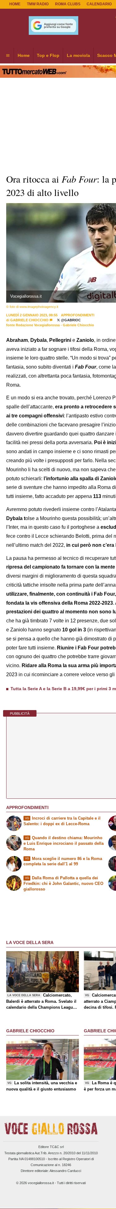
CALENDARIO (99, 4)
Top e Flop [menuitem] (48, 55)
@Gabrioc (70, 320)
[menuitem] (7, 55)
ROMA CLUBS (67, 4)
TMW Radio (38, 4)
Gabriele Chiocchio (29, 320)
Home (14, 4)
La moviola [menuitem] (78, 55)
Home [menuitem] (24, 55)
